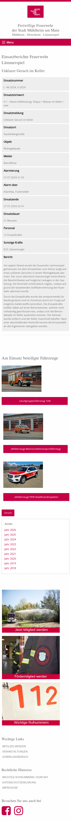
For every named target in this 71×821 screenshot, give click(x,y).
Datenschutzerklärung (19, 782)
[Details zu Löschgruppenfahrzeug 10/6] (21, 378)
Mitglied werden (14, 746)
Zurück (8, 512)
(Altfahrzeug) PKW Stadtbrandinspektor (36, 497)
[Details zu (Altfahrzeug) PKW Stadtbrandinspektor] (23, 474)
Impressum (9, 787)
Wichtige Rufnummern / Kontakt (25, 777)
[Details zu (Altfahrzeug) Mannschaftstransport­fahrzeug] (23, 426)
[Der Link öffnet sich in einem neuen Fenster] (7, 813)
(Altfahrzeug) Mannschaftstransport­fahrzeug (35, 448)
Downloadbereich (15, 757)
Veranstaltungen (15, 751)
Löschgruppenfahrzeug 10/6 (34, 400)
